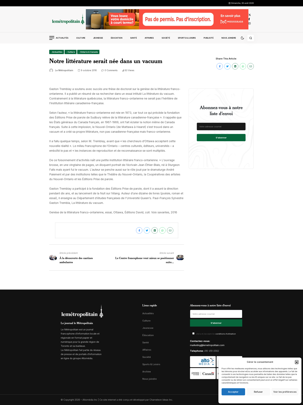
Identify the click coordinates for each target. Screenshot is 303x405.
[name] (67, 19)
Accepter (233, 391)
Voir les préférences (285, 391)
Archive (146, 371)
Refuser (258, 391)
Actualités (62, 38)
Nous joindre (228, 38)
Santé (133, 38)
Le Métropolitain (64, 70)
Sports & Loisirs (187, 38)
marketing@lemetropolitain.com (207, 345)
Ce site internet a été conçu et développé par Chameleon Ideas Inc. (136, 399)
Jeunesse (98, 38)
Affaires (149, 38)
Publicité (209, 38)
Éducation (116, 38)
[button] (296, 362)
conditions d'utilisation (225, 334)
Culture (80, 38)
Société (166, 38)
